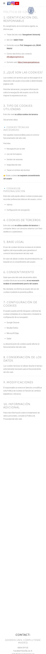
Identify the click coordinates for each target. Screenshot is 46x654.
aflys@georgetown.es (15, 57)
